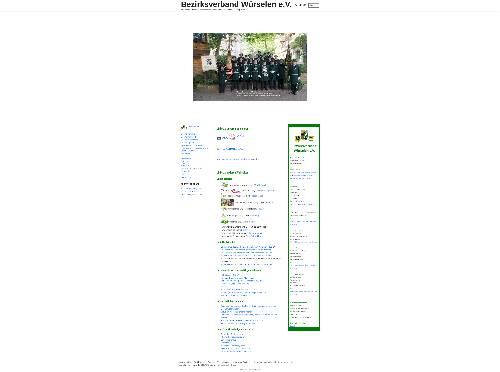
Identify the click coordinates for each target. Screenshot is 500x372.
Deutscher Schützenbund (232, 334)
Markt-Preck (260, 185)
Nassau (261, 208)
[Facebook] (300, 5)
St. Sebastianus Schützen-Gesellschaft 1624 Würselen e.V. (247, 264)
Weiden (252, 221)
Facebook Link (257, 195)
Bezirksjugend (187, 142)
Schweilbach (257, 236)
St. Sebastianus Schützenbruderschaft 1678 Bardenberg (246, 249)
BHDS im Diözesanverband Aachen (236, 311)
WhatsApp (314, 5)
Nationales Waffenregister (233, 345)
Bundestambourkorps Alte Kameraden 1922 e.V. (242, 280)
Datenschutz (186, 171)
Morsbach (269, 202)
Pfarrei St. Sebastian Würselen (234, 295)
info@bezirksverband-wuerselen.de (306, 173)
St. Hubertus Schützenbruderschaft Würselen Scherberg (246, 255)
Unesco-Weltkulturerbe (191, 168)
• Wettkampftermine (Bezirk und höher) (195, 148)
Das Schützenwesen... (230, 308)
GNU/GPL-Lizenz (208, 365)
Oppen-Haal (270, 190)
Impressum (186, 177)
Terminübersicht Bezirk (191, 145)
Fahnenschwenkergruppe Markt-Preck (238, 278)
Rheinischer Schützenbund (232, 337)
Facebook (293, 178)
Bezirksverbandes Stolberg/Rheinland (238, 323)
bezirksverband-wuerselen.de (304, 176)
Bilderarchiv (186, 158)
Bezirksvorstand (188, 136)
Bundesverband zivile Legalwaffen (236, 348)
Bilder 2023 (185, 166)
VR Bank (240, 136)
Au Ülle (224, 286)
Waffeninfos (226, 342)
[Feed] (296, 5)
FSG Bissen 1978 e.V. (230, 275)
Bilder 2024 (185, 163)
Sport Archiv (185, 153)
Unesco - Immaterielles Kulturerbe (236, 351)
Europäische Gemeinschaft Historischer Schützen (243, 320)
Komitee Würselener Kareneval (235, 283)
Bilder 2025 (185, 161)
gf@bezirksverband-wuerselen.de (305, 242)
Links (183, 174)
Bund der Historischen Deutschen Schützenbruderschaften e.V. (249, 306)
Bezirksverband (188, 133)
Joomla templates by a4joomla (250, 369)
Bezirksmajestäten (189, 139)
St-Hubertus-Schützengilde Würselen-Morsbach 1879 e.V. (247, 252)
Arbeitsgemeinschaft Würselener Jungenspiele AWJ (243, 292)
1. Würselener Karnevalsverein (234, 289)
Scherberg (254, 215)
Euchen (244, 229)
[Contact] (305, 5)
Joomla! (181, 365)
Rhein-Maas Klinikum (239, 159)
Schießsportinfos (228, 339)
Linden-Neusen (256, 233)
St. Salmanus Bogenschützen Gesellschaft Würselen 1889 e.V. (248, 246)
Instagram (301, 178)
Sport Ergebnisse (189, 150)
